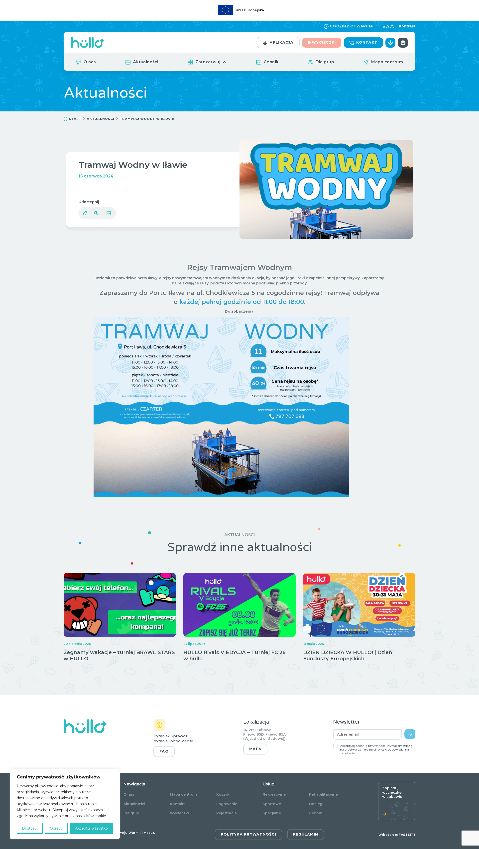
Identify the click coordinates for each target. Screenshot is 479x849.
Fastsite (407, 835)
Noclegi (316, 804)
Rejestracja (226, 813)
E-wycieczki (322, 42)
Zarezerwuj (207, 62)
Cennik (271, 62)
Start (75, 119)
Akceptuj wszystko (91, 828)
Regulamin (305, 834)
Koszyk (223, 794)
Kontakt (366, 42)
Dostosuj (29, 828)
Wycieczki (179, 813)
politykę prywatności (371, 746)
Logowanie (226, 804)
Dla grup (325, 62)
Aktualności (145, 62)
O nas (90, 62)
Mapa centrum (387, 62)
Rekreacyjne (274, 794)
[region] (65, 804)
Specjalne (272, 813)
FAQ (164, 751)
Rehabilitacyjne (323, 794)
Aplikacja (281, 42)
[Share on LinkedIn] (109, 213)
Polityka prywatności (248, 834)
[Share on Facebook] (96, 213)
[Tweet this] (85, 213)
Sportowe (272, 804)
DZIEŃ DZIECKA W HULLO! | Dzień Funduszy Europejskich (347, 655)
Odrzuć (56, 828)
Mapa (255, 749)
